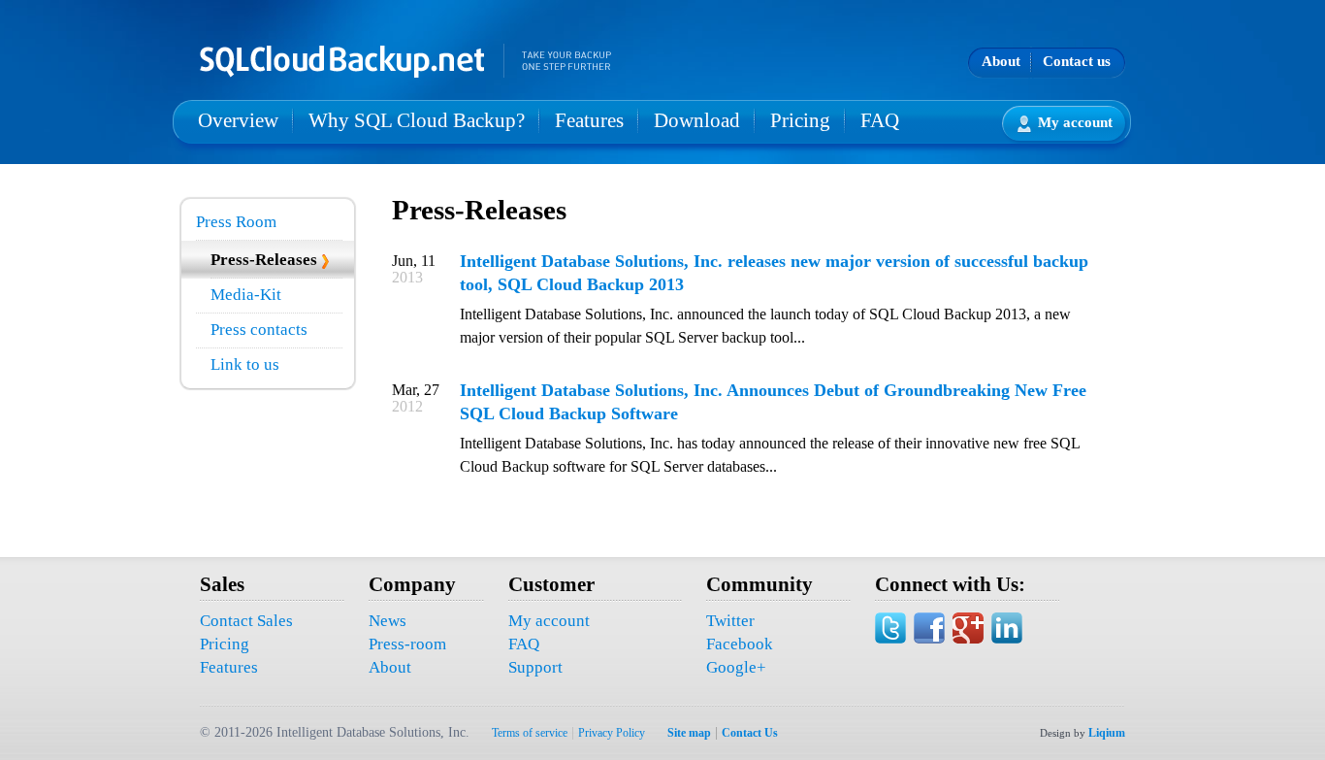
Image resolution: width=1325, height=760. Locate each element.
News (387, 620)
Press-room (407, 644)
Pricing (800, 120)
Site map (689, 733)
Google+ (736, 667)
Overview (238, 120)
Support (535, 667)
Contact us (1077, 61)
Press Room (236, 222)
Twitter (730, 620)
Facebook (739, 644)
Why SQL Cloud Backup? (416, 120)
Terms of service (529, 733)
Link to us (244, 364)
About (1001, 61)
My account (1075, 122)
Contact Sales (246, 620)
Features (589, 120)
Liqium (1106, 733)
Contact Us (750, 733)
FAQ (879, 120)
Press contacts (258, 329)
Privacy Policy (611, 733)
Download (697, 120)
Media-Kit (245, 294)
